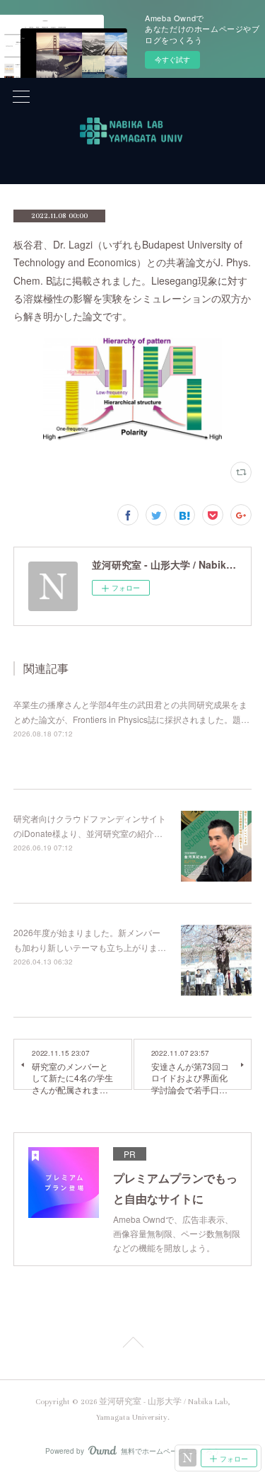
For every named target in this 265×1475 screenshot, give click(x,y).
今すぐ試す (172, 59)
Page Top (132, 1344)
